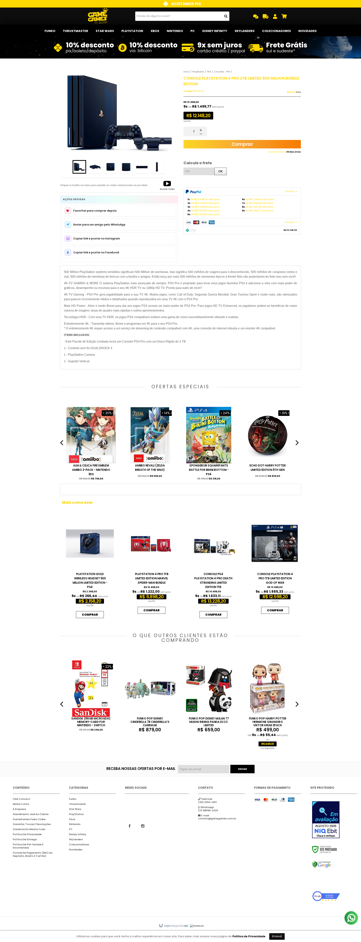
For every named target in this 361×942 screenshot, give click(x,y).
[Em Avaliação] (326, 819)
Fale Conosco (21, 799)
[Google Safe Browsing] (326, 864)
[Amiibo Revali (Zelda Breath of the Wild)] (149, 442)
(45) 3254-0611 (207, 801)
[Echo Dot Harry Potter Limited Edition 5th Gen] (267, 442)
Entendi (277, 936)
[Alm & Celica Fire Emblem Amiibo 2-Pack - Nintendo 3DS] (91, 444)
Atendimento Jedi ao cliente (31, 814)
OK (220, 171)
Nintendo (74, 824)
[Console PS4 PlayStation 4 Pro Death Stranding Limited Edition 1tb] (213, 568)
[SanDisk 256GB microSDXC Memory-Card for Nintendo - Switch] (91, 696)
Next (297, 444)
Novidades (75, 849)
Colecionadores (79, 844)
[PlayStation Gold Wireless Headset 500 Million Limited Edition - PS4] (90, 568)
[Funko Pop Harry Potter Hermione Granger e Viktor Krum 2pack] (267, 706)
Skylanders (76, 839)
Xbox (72, 819)
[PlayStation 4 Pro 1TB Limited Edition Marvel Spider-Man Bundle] (151, 566)
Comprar (242, 144)
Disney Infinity (77, 834)
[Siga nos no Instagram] (143, 826)
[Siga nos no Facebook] (129, 826)
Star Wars (75, 809)
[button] (167, 185)
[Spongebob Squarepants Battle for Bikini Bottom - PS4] (208, 444)
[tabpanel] (91, 444)
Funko (72, 799)
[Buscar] (226, 16)
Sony (298, 91)
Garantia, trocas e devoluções (32, 824)
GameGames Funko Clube (29, 819)
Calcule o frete (198, 163)
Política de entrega (25, 839)
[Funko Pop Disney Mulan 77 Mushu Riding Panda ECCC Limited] (208, 697)
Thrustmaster (77, 804)
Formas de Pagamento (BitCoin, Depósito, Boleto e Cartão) (33, 854)
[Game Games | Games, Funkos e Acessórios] (98, 16)
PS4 (209, 71)
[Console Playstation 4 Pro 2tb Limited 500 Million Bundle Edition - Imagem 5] (142, 167)
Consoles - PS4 (222, 71)
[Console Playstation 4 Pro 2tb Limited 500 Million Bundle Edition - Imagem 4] (126, 167)
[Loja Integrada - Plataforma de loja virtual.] (173, 925)
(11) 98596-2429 (208, 809)
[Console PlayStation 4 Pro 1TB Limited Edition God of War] (275, 566)
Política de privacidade (27, 834)
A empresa (19, 809)
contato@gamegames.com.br (217, 817)
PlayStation (198, 71)
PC (71, 829)
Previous (62, 444)
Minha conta (21, 804)
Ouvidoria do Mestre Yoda (29, 829)
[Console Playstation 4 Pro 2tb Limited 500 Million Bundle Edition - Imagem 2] (95, 167)
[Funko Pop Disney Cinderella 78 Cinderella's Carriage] (149, 697)
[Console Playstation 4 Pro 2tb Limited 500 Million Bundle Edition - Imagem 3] (110, 167)
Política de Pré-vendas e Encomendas (28, 846)
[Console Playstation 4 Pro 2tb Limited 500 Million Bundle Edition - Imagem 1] (79, 167)
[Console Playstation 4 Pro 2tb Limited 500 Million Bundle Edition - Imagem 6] (157, 167)
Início (186, 71)
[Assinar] (242, 769)
